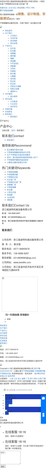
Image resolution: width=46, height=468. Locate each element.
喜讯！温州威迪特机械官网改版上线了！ (23, 157)
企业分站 (12, 7)
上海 (11, 378)
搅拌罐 (13, 56)
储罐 (12, 58)
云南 (40, 378)
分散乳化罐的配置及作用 (17, 162)
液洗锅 (13, 78)
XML (33, 7)
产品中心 (8, 45)
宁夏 (44, 378)
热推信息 (3, 7)
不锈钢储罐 (11, 187)
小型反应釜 (11, 192)
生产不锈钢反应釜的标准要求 (18, 154)
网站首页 (8, 30)
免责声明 (11, 376)
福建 (23, 378)
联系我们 (8, 114)
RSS (28, 7)
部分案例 (13, 96)
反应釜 (13, 48)
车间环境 (13, 38)
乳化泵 (13, 83)
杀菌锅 (13, 71)
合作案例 (8, 93)
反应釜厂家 (11, 179)
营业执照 (13, 43)
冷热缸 (13, 68)
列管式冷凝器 (15, 86)
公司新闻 (13, 101)
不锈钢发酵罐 (12, 172)
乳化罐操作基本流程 (15, 149)
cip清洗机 (11, 197)
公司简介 (13, 35)
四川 (31, 378)
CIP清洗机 (14, 63)
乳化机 (13, 81)
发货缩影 (13, 40)
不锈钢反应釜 (12, 177)
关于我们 (8, 33)
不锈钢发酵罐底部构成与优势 (18, 152)
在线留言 (8, 111)
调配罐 (13, 66)
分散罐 (13, 76)
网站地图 (21, 7)
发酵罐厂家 (11, 184)
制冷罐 (13, 73)
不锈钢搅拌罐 (12, 174)
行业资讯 (13, 104)
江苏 (15, 378)
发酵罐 (13, 53)
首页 (13, 130)
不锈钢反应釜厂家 (14, 182)
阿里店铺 (8, 109)
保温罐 (13, 61)
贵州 (36, 378)
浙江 (19, 378)
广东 (27, 378)
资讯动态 (8, 99)
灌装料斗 (13, 91)
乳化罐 (13, 50)
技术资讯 (13, 106)
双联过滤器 (14, 88)
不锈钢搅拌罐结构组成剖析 (17, 159)
